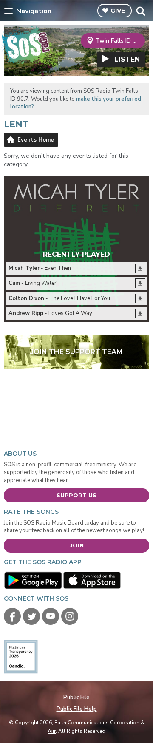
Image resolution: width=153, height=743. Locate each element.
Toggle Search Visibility (140, 11)
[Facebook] (12, 616)
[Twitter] (31, 616)
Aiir (52, 731)
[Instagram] (69, 616)
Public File (76, 697)
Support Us (76, 495)
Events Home (35, 140)
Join (77, 545)
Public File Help (77, 709)
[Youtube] (50, 616)
